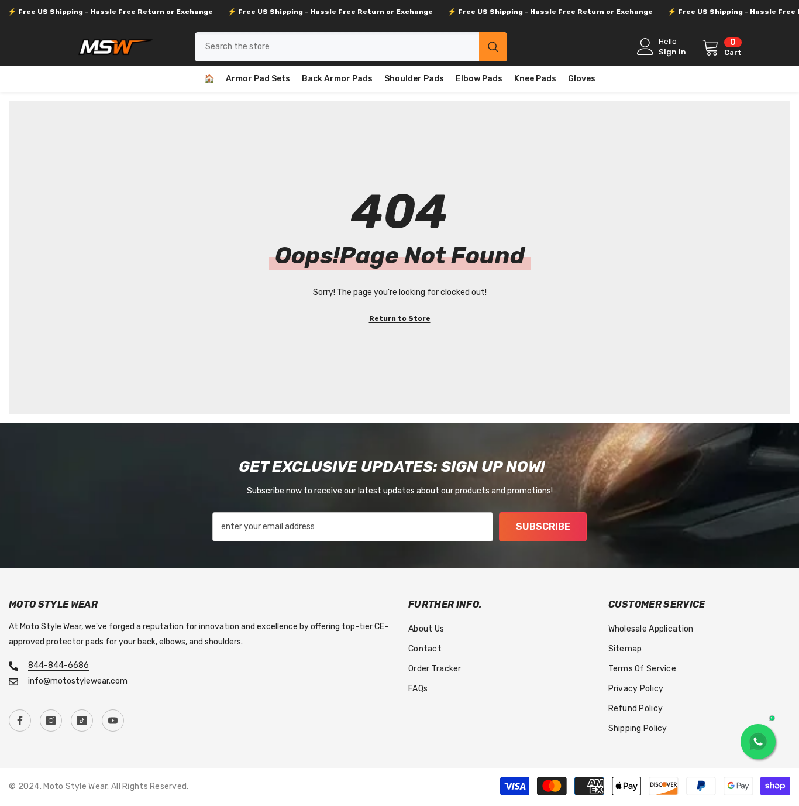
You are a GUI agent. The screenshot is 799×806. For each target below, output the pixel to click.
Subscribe (543, 526)
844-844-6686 (58, 665)
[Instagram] (51, 720)
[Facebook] (20, 720)
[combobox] (337, 46)
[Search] (351, 46)
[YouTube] (113, 720)
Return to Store (400, 318)
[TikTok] (82, 720)
